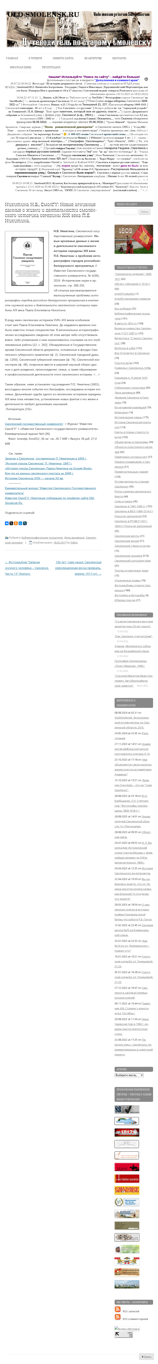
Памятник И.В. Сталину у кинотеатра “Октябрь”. (133, 1008)
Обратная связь (20, 67)
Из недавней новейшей (130, 407)
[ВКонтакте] (7, 523)
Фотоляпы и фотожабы (130, 595)
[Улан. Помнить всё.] (127, 1170)
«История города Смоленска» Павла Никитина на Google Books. (48, 468)
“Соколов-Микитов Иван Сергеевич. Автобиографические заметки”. (134, 680)
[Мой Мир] (20, 523)
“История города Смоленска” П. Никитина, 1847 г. (38, 463)
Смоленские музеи (127, 541)
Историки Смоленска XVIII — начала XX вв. (34, 478)
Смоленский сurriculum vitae (133, 560)
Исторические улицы (128, 417)
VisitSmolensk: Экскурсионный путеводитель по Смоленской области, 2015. (132, 722)
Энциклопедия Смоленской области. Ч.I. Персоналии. (133, 821)
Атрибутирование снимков (132, 298)
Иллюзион (121, 412)
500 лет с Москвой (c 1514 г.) (132, 284)
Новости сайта (63, 58)
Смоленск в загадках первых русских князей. (131, 992)
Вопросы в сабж (125, 348)
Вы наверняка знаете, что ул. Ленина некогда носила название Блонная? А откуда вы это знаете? (133, 889)
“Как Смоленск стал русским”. (134, 636)
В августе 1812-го (126, 323)
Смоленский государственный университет (34, 423)
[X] (11, 523)
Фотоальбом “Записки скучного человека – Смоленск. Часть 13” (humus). (27, 568)
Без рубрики (123, 308)
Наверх (147, 1356)
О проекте (35, 58)
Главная (12, 58)
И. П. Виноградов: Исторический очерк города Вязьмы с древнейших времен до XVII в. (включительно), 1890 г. (134, 852)
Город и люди (123, 363)
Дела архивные (74, 537)
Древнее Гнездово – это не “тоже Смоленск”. (133, 785)
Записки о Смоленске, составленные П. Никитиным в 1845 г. (46, 458)
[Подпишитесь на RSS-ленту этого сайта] (119, 1311)
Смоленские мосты (127, 536)
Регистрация (51, 67)
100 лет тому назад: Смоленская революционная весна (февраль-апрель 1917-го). (78, 568)
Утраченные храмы (128, 580)
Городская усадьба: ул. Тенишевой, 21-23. (134, 961)
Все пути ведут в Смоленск (132, 353)
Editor (74, 542)
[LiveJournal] (25, 523)
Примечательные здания (131, 471)
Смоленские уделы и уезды (132, 546)
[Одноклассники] (16, 523)
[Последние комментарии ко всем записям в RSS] (119, 1319)
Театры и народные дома (131, 570)
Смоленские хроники (128, 556)
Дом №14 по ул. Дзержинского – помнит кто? (132, 946)
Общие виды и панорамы (131, 442)
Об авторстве (93, 58)
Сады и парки (123, 501)
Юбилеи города (125, 600)
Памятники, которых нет (131, 457)
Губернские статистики (130, 387)
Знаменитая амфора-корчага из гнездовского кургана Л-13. (133, 749)
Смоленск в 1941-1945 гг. (130, 506)
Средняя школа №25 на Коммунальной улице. (134, 930)
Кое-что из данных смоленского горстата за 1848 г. (39, 473)
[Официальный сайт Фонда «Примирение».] (127, 1205)
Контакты (119, 58)
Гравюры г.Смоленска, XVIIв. (133, 368)
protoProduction (125, 294)
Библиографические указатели (42, 537)
